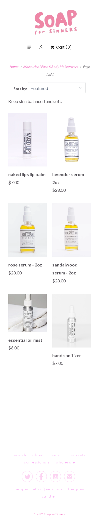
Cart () (63, 47)
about (38, 454)
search (20, 454)
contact (57, 454)
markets (78, 454)
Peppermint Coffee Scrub (38, 489)
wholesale (65, 462)
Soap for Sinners (54, 514)
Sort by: (20, 89)
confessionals (37, 462)
